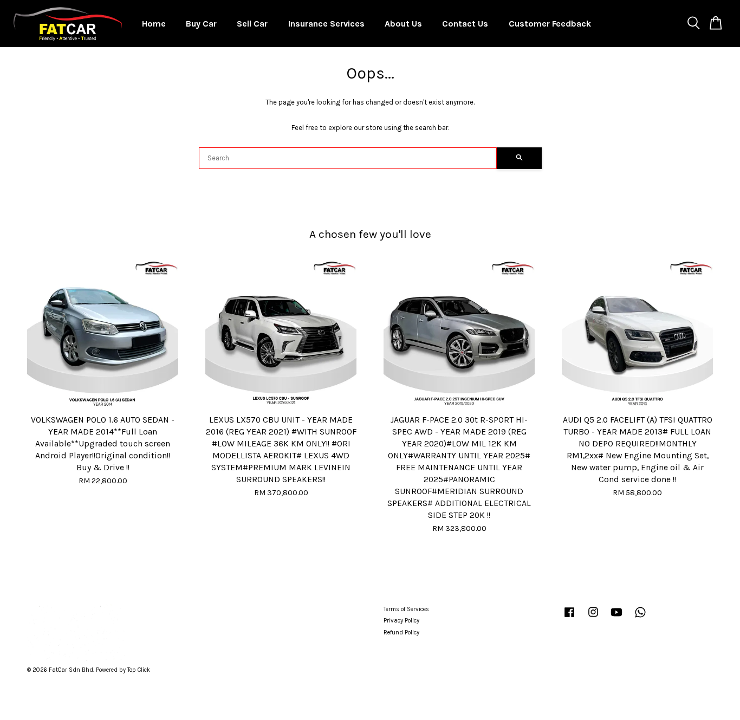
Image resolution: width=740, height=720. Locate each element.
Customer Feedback (550, 23)
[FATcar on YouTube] (616, 617)
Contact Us (465, 23)
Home (154, 23)
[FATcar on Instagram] (593, 617)
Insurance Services (326, 23)
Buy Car (201, 23)
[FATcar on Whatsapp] (640, 617)
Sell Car (252, 23)
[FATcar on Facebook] (569, 617)
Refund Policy (401, 632)
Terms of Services (406, 609)
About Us (403, 23)
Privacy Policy (401, 620)
